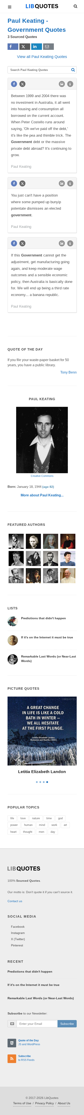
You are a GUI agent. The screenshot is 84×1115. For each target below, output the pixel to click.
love (23, 818)
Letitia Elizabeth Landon (42, 771)
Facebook (18, 926)
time (49, 818)
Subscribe (67, 1023)
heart (13, 831)
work (54, 825)
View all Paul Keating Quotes (42, 57)
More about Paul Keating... (42, 495)
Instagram (18, 933)
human (28, 825)
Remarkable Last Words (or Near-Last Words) (41, 998)
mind (42, 825)
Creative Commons (42, 475)
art (65, 825)
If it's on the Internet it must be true (47, 637)
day (53, 831)
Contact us (15, 901)
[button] (75, 5)
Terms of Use (22, 1103)
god (60, 818)
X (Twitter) (18, 939)
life (12, 818)
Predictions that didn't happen (43, 618)
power (14, 825)
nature (36, 818)
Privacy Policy (44, 1103)
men (41, 831)
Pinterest (17, 945)
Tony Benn (68, 372)
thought (27, 831)
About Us (64, 1103)
